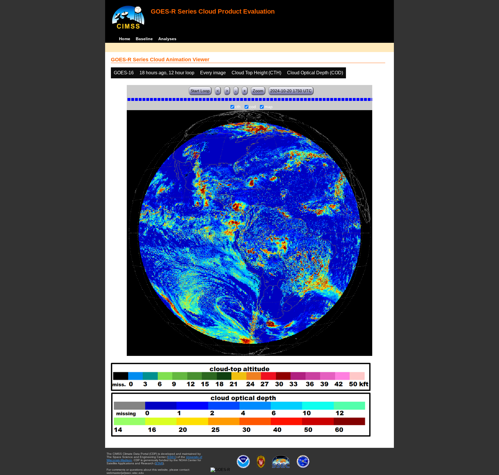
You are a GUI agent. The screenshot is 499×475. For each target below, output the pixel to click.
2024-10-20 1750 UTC (291, 90)
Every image (213, 72)
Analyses (167, 38)
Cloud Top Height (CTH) (256, 72)
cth (238, 107)
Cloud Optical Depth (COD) (315, 72)
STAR (159, 463)
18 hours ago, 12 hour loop (166, 72)
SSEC (171, 457)
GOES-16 (124, 72)
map (269, 107)
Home (124, 38)
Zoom (258, 90)
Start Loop (200, 90)
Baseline (144, 38)
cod (252, 107)
